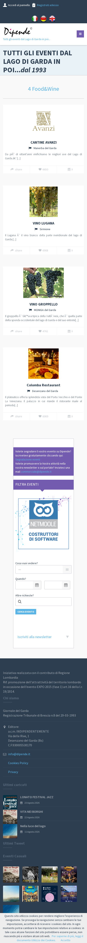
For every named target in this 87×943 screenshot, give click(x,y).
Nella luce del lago (33, 826)
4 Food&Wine (43, 88)
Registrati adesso (48, 5)
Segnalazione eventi (27, 459)
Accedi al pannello (19, 5)
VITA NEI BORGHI (31, 812)
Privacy (13, 772)
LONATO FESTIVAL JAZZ (36, 797)
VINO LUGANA (43, 223)
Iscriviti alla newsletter (34, 636)
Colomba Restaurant (43, 385)
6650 (45, 169)
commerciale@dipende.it (36, 471)
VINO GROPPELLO (44, 304)
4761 (45, 331)
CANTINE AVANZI (44, 142)
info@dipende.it (19, 754)
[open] (37, 585)
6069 (45, 416)
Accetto (65, 940)
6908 (45, 250)
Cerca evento (25, 611)
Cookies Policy (18, 763)
